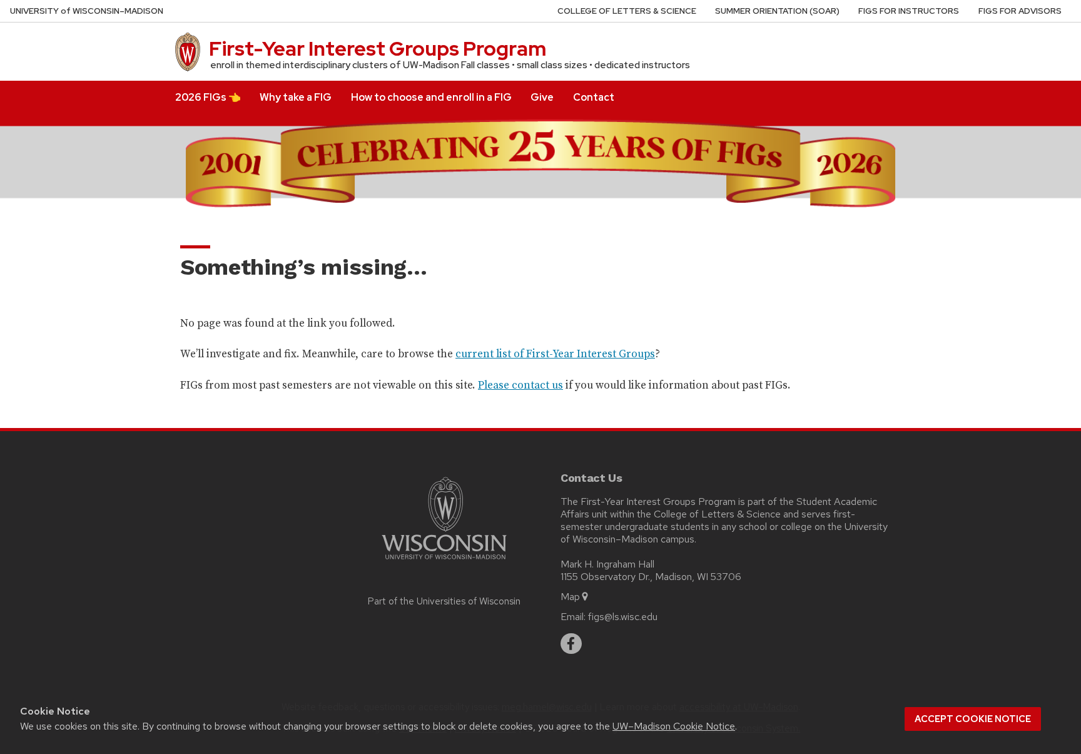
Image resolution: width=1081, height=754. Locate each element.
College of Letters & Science (626, 11)
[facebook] (571, 644)
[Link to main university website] (444, 561)
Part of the (444, 601)
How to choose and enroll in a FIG (431, 97)
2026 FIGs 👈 (208, 97)
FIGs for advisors (1020, 11)
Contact (593, 97)
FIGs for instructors (908, 11)
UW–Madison (86, 11)
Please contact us (520, 384)
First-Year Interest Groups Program (377, 48)
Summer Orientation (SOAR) (777, 11)
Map (570, 596)
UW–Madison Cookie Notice (673, 726)
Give (542, 97)
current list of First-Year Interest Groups (555, 353)
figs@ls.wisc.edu (622, 616)
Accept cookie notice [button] (973, 719)
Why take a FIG (296, 97)
